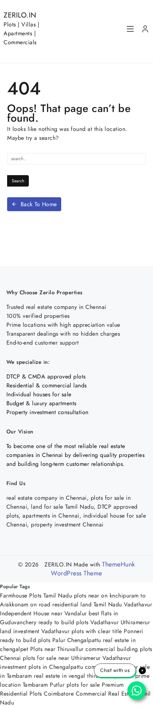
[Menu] (130, 29)
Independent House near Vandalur (43, 613)
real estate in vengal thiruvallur (73, 676)
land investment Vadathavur (34, 631)
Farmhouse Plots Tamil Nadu (36, 595)
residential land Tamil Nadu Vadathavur (102, 604)
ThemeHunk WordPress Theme (93, 569)
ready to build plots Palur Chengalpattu (50, 640)
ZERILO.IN (20, 15)
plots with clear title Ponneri (107, 631)
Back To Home (39, 204)
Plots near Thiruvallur (57, 649)
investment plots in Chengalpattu (41, 667)
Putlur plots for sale (75, 685)
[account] (145, 29)
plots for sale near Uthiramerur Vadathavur (77, 658)
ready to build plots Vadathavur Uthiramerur (94, 622)
